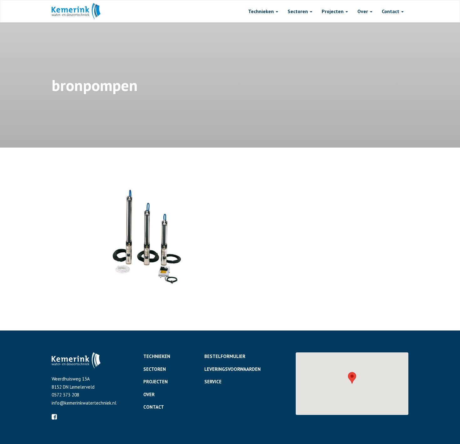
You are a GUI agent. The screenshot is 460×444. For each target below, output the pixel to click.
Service (213, 382)
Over (363, 11)
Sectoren (298, 11)
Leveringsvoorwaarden (232, 369)
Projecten (333, 11)
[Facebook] (54, 417)
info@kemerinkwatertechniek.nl (84, 403)
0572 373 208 (65, 395)
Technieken (261, 11)
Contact (391, 11)
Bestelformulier (224, 356)
